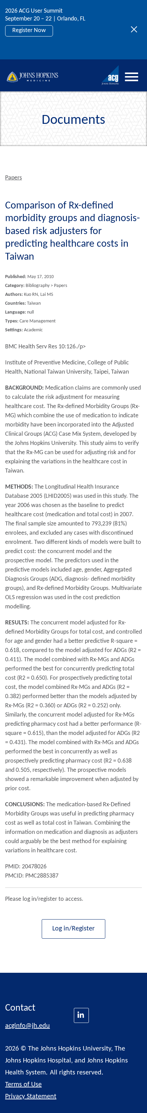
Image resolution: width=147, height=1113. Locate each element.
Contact (20, 1008)
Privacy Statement (30, 1096)
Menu (131, 77)
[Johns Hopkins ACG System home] (110, 75)
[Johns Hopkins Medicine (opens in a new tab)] (81, 1015)
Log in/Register (73, 928)
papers (13, 178)
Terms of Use (23, 1084)
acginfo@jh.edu (27, 1026)
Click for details (31, 46)
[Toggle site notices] (136, 29)
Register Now (29, 30)
